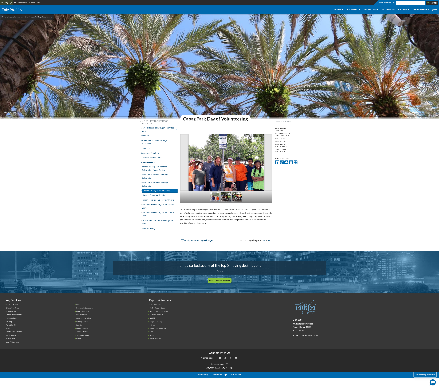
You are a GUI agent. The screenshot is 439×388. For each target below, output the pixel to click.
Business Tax (11, 311)
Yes (263, 240)
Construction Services (14, 315)
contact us (313, 335)
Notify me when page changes (198, 240)
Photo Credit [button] (11, 112)
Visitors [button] (402, 9)
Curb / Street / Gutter (158, 308)
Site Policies (236, 374)
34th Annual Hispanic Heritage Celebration (155, 184)
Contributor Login (219, 374)
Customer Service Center (151, 157)
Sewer (152, 332)
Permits (79, 325)
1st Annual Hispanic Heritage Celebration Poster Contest (154, 168)
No (269, 240)
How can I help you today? (425, 374)
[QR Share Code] (295, 162)
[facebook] (277, 162)
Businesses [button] (353, 9)
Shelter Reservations (14, 332)
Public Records (82, 328)
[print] (286, 162)
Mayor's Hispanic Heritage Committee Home (157, 129)
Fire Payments (81, 315)
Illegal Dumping (156, 321)
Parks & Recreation (83, 318)
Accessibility (203, 374)
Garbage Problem (156, 315)
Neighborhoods (12, 318)
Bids (78, 304)
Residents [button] (387, 9)
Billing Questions (12, 308)
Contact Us (145, 148)
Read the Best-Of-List (219, 280)
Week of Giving (148, 228)
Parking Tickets (82, 321)
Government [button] (420, 9)
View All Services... (13, 342)
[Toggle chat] (432, 382)
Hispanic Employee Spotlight (154, 195)
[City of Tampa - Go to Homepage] (12, 9)
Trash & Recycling (13, 335)
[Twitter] (225, 357)
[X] (291, 162)
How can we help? (387, 2)
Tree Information (82, 335)
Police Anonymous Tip (158, 328)
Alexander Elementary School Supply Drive (158, 206)
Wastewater (10, 339)
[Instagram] (230, 357)
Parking (9, 321)
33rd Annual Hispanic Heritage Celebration (155, 176)
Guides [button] (337, 9)
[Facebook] (219, 357)
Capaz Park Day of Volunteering (156, 190)
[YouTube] (236, 357)
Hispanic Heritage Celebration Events (158, 200)
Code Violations (155, 304)
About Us (145, 135)
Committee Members (150, 153)
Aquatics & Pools (12, 304)
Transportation (82, 332)
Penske (220, 271)
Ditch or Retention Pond (159, 311)
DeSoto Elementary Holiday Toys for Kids (157, 222)
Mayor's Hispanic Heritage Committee (15, 17)
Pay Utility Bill (11, 325)
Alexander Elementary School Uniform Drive (158, 214)
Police (8, 328)
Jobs (434, 9)
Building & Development (85, 308)
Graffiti (152, 318)
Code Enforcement (83, 311)
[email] (282, 162)
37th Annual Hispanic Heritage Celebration (154, 142)
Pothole (152, 325)
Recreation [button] (370, 9)
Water (78, 339)
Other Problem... (156, 339)
